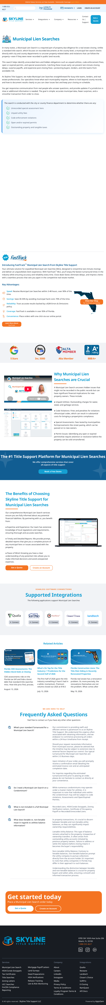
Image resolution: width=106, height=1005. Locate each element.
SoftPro (83, 981)
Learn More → (76, 2)
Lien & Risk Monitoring (38, 983)
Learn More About (11, 324)
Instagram (58, 977)
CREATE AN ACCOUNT (92, 8)
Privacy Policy (60, 984)
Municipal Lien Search (11, 967)
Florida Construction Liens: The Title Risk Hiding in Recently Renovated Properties (85, 671)
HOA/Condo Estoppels (12, 970)
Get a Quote (95, 19)
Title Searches (8, 977)
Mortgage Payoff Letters (38, 967)
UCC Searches (8, 984)
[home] (12, 19)
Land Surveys (33, 970)
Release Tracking (35, 981)
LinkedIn (57, 974)
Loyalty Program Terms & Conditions (65, 992)
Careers (57, 970)
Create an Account (41, 567)
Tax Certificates (9, 974)
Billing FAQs (69, 11)
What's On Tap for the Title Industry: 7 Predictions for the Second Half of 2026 (51, 671)
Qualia (82, 967)
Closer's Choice (86, 977)
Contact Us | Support (85, 19)
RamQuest (84, 987)
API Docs (84, 991)
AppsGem (99, 1001)
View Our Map (91, 302)
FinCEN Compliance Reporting (10, 988)
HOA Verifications (35, 977)
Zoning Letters (8, 981)
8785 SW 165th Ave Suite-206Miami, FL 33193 (91, 939)
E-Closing (84, 984)
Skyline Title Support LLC (30, 1001)
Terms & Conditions (62, 987)
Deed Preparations (36, 974)
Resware (83, 970)
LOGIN (79, 8)
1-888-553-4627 (6, 8)
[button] (29, 19)
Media (56, 981)
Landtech (84, 974)
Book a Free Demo (53, 471)
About (56, 967)
